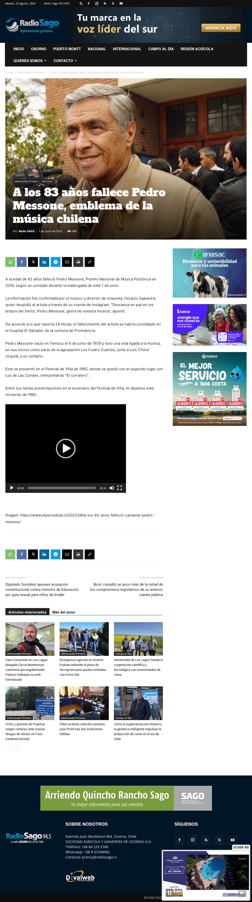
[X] (113, 3)
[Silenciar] (111, 487)
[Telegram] (56, 262)
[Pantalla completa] (119, 487)
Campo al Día (161, 48)
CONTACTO (63, 60)
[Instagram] (96, 3)
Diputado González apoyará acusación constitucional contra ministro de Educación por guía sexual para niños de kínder (42, 589)
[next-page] (16, 749)
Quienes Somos (28, 60)
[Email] (67, 262)
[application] (65, 448)
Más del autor (63, 612)
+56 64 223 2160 (95, 846)
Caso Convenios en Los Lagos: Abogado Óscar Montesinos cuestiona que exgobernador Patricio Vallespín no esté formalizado (26, 669)
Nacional (97, 48)
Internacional (127, 48)
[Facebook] (88, 3)
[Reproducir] (11, 487)
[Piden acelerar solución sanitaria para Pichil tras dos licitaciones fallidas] (84, 703)
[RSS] (105, 3)
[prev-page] (8, 749)
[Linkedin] (44, 262)
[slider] (62, 488)
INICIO (19, 48)
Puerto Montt (67, 48)
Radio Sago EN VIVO (57, 3)
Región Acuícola (197, 48)
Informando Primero (31, 72)
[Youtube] (121, 3)
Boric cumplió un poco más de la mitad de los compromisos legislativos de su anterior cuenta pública (126, 589)
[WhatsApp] (10, 262)
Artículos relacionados (27, 612)
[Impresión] (78, 262)
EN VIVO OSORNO (156, 898)
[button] (81, 3)
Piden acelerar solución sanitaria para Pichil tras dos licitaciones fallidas (82, 729)
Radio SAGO (27, 231)
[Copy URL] (89, 262)
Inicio (9, 72)
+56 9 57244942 (97, 852)
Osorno (38, 48)
